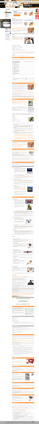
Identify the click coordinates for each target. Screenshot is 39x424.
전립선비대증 (6, 11)
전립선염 (5, 12)
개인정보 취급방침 (33, 421)
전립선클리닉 (31, 8)
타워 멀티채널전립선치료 (7, 14)
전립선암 (5, 13)
